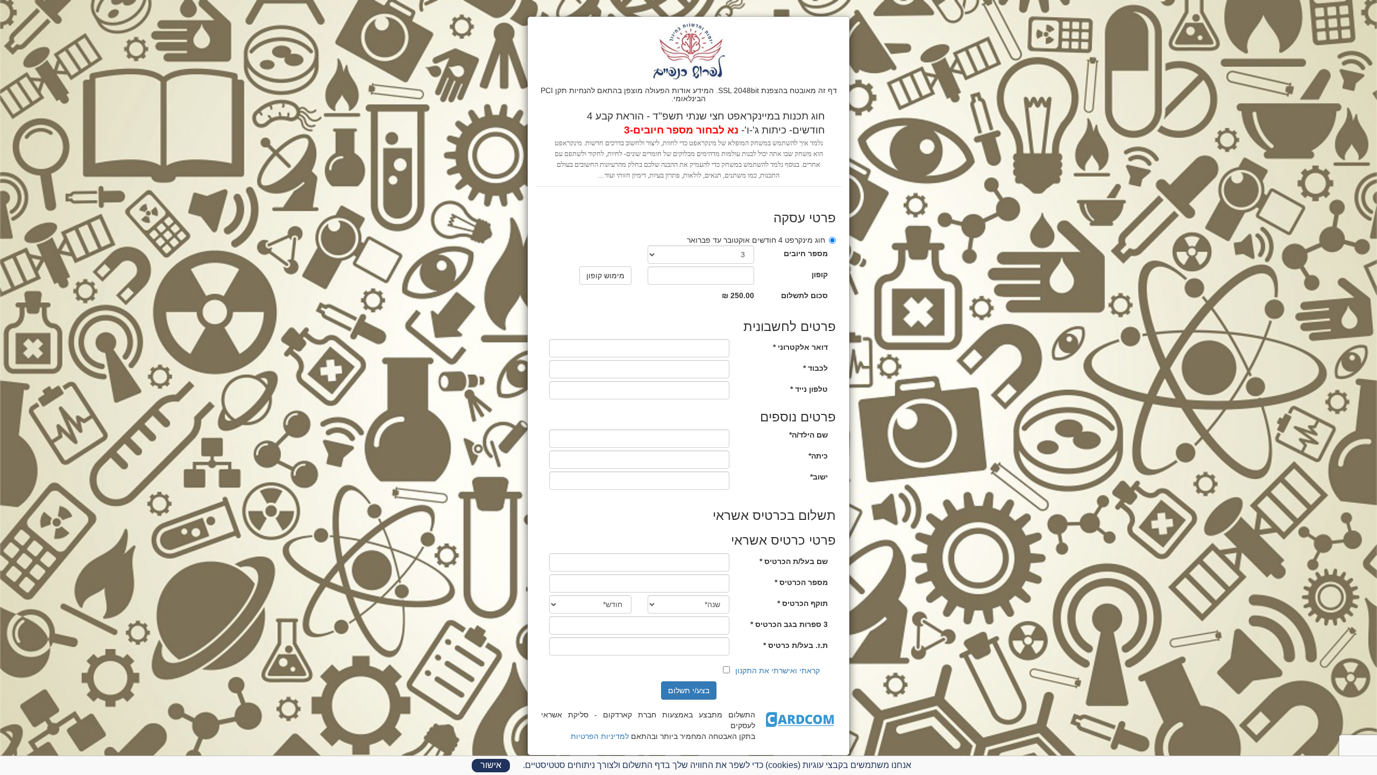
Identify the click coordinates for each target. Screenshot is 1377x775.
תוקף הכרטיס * (802, 603)
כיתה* (818, 456)
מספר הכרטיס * (801, 582)
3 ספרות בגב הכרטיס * (789, 624)
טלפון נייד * (809, 389)
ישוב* (819, 477)
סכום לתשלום (804, 295)
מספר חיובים (806, 253)
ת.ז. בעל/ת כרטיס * (795, 645)
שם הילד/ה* (808, 435)
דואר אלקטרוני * (800, 347)
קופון (820, 274)
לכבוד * (815, 368)
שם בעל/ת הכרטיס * (794, 561)
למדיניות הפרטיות (600, 736)
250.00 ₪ (738, 295)
